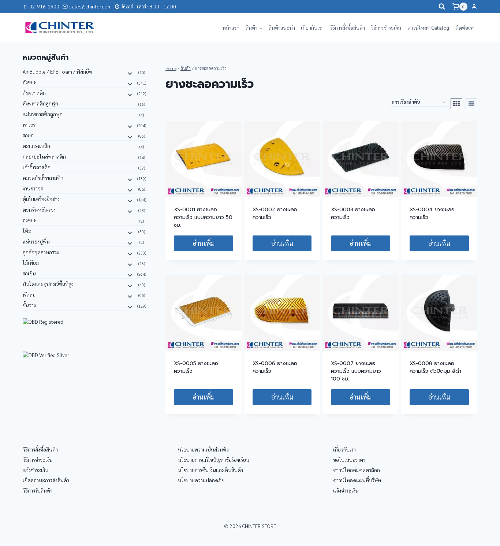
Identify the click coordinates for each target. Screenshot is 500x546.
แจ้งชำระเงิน (35, 470)
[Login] (474, 6)
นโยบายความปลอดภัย (201, 480)
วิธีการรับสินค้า (37, 490)
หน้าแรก (231, 27)
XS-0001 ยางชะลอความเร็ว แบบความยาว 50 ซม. (203, 217)
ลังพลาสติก (34, 92)
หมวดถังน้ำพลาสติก (43, 177)
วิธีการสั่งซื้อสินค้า (347, 27)
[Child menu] (129, 72)
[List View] (471, 103)
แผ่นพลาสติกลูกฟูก (43, 114)
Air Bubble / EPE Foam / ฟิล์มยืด (57, 71)
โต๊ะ (27, 230)
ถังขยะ (30, 82)
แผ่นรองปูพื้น (36, 241)
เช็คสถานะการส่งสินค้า (46, 480)
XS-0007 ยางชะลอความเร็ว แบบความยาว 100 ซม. (356, 371)
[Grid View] (456, 103)
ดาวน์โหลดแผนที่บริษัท (357, 480)
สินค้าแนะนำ (282, 27)
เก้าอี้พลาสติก (37, 167)
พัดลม (29, 294)
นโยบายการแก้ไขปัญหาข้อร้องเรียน (213, 459)
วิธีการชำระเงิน (386, 27)
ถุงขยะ (30, 220)
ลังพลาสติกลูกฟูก (40, 103)
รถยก (28, 135)
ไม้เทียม (31, 262)
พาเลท (30, 124)
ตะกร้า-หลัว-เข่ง (39, 209)
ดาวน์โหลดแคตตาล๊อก (356, 470)
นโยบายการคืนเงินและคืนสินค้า (210, 470)
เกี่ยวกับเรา (312, 27)
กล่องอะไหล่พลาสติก (44, 156)
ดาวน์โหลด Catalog (428, 27)
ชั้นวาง (29, 305)
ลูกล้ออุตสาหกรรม (41, 252)
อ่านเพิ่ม (203, 243)
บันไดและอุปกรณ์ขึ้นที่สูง (48, 284)
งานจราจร (33, 188)
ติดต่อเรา (464, 27)
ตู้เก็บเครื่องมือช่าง (41, 199)
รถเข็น (29, 273)
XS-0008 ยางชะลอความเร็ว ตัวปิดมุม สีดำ (435, 367)
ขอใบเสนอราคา (349, 459)
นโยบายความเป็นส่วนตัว (203, 449)
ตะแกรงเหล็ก (36, 145)
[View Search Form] (441, 6)
